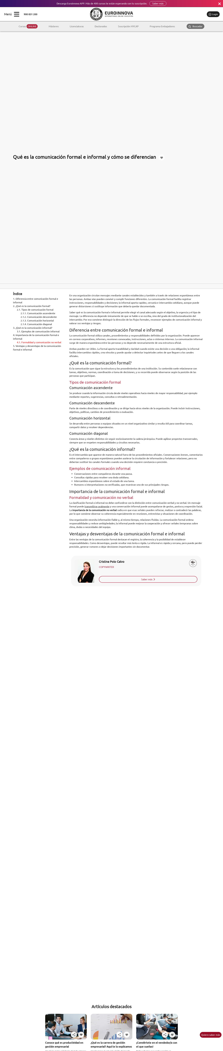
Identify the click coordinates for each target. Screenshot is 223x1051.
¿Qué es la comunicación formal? (31, 305)
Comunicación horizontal (37, 320)
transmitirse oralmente (96, 506)
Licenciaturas (77, 26)
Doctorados (101, 26)
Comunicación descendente (39, 316)
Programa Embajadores (162, 26)
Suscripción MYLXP (128, 26)
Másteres (54, 26)
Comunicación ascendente (38, 313)
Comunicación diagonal (36, 324)
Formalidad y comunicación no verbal (39, 342)
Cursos (27, 26)
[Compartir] (74, 1034)
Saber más (158, 3)
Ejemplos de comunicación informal (38, 331)
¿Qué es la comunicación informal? (32, 327)
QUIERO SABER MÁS (210, 1034)
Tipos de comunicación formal (35, 309)
